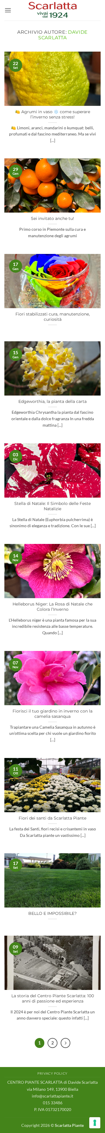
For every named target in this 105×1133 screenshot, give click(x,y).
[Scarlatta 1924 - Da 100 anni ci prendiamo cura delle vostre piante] (52, 10)
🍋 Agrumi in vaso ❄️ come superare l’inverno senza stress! (52, 114)
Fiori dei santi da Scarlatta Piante (52, 818)
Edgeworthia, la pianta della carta (52, 401)
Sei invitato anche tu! (52, 218)
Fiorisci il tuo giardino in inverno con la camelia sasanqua (52, 714)
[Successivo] (66, 1043)
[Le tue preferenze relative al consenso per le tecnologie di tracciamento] (94, 1122)
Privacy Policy (52, 1073)
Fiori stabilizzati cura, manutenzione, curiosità (52, 317)
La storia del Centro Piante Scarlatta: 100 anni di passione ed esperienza (52, 998)
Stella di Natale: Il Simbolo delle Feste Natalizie (52, 506)
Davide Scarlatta (63, 34)
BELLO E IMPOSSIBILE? (52, 913)
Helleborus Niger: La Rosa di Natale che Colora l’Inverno (52, 607)
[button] (7, 10)
